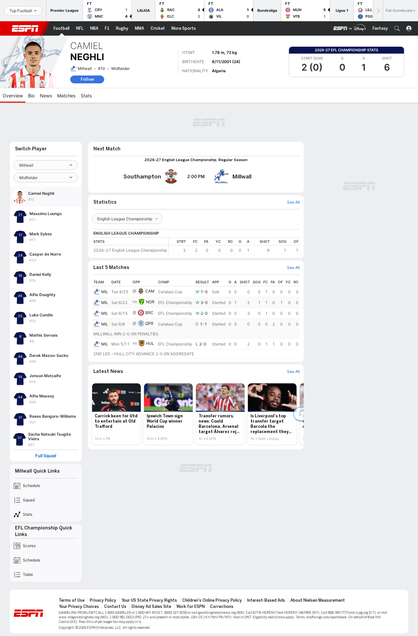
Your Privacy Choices (79, 606)
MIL (104, 291)
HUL (150, 343)
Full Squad (45, 455)
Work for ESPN (190, 606)
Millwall (85, 68)
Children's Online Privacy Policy (212, 600)
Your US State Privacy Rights (149, 600)
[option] (116, 414)
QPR (149, 323)
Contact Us (115, 606)
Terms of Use (72, 600)
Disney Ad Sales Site (151, 606)
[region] (234, 246)
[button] (397, 28)
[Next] (378, 10)
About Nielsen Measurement (317, 600)
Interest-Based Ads (266, 600)
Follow (87, 79)
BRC (149, 312)
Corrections (221, 606)
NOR (150, 301)
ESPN (25, 28)
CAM (149, 291)
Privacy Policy (103, 600)
